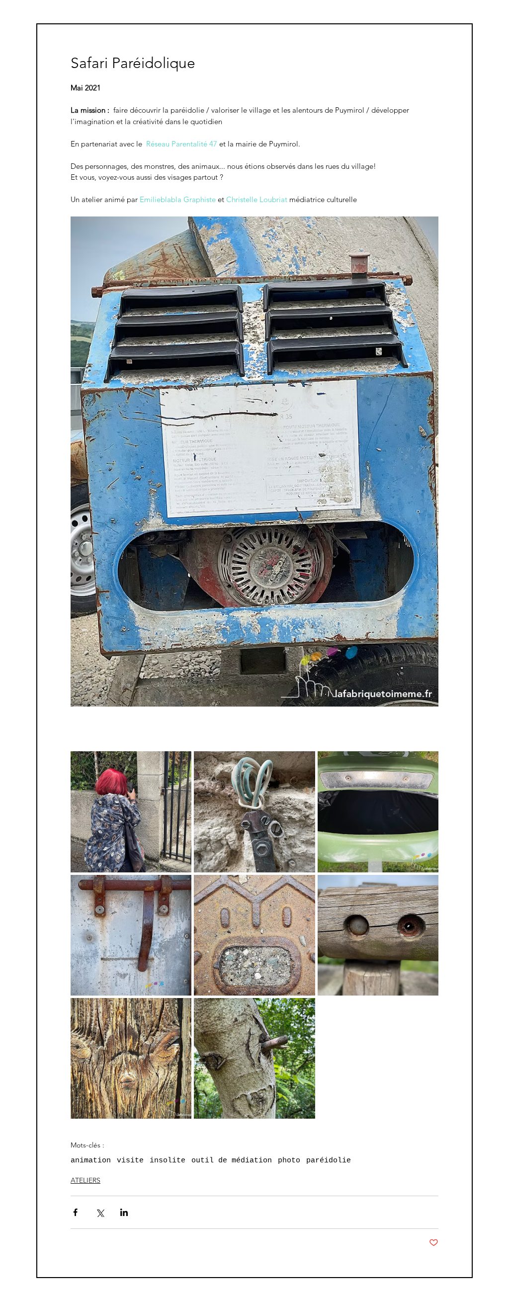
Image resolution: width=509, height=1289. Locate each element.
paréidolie (328, 1160)
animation (91, 1160)
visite (130, 1160)
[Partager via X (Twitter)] (99, 1212)
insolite (167, 1160)
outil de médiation (231, 1160)
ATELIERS (85, 1180)
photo (289, 1160)
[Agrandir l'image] (131, 811)
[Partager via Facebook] (75, 1212)
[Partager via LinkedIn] (124, 1212)
